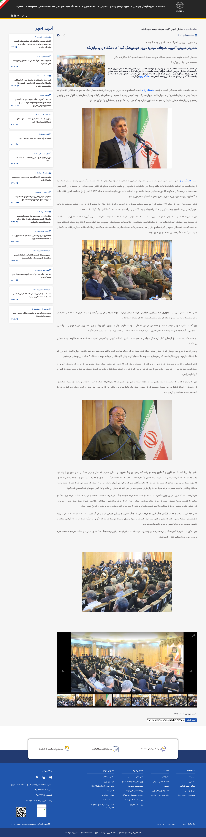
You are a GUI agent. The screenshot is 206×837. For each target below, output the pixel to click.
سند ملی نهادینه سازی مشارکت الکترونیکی (102, 806)
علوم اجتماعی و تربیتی (160, 781)
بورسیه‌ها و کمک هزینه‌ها (134, 800)
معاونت (161, 6)
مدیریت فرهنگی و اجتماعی (143, 6)
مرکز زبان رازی (109, 781)
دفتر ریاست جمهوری (135, 786)
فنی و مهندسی (189, 790)
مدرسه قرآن (75, 6)
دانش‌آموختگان (108, 777)
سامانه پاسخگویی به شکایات (51, 749)
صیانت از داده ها (108, 795)
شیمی (166, 786)
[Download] (186, 635)
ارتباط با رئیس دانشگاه (150, 749)
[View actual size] (178, 635)
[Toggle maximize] (193, 635)
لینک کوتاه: (191, 720)
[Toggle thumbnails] (170, 635)
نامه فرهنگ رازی (90, 6)
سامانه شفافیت (108, 800)
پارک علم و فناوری (136, 804)
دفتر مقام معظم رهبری (135, 777)
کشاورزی (192, 781)
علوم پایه (192, 777)
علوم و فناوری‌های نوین (160, 790)
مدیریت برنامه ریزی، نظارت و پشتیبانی (114, 6)
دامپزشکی (165, 777)
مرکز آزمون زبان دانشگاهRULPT (103, 786)
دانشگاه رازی (144, 76)
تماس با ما (20, 6)
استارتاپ (110, 790)
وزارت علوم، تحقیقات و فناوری (132, 781)
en (18, 15)
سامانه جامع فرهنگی (46, 6)
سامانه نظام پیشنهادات (102, 749)
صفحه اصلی (191, 29)
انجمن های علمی (63, 6)
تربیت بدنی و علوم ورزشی (185, 795)
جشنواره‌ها (32, 6)
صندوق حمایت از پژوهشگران (132, 795)
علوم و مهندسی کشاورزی (160, 795)
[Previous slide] (63, 671)
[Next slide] (191, 671)
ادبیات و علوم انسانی (187, 786)
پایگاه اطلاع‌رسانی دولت (134, 790)
